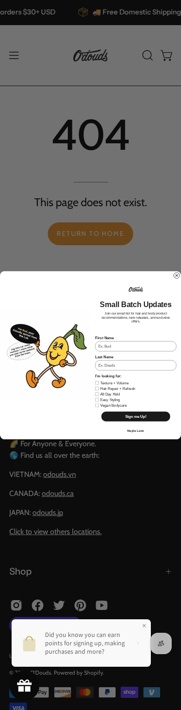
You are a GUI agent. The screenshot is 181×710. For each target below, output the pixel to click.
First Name (104, 337)
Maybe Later (135, 430)
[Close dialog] (176, 275)
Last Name (104, 357)
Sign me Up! (136, 416)
